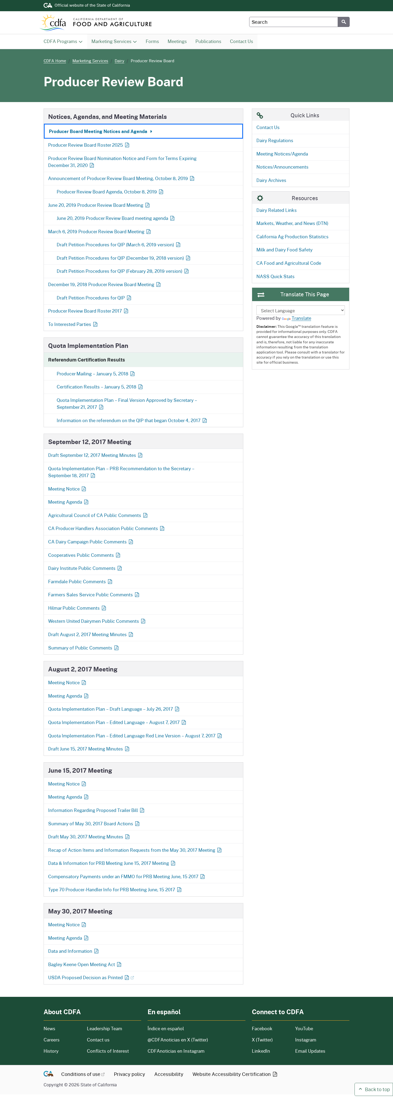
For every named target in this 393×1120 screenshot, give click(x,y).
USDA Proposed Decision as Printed (85, 977)
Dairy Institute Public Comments (81, 568)
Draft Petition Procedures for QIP (91, 297)
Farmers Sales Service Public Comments (90, 594)
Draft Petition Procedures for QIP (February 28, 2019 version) (119, 271)
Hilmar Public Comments (74, 608)
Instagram (305, 1039)
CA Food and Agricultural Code (288, 263)
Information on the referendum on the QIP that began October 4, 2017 (129, 420)
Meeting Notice (64, 488)
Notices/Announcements (282, 167)
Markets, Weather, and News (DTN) (292, 223)
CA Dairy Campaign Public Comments (87, 541)
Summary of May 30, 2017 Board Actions (90, 823)
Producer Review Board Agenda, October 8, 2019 (107, 191)
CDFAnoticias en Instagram (176, 1051)
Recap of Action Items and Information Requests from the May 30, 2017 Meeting (131, 850)
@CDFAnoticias (178, 1039)
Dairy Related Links (276, 210)
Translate (301, 318)
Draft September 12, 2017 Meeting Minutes (92, 455)
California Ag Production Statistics (292, 236)
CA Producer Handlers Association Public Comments (103, 528)
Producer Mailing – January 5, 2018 (92, 373)
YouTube (304, 1028)
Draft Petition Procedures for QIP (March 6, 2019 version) (115, 244)
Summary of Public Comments (80, 647)
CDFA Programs (60, 41)
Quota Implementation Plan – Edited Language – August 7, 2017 (114, 722)
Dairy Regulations (274, 140)
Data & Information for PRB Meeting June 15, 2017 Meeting (108, 863)
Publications (210, 41)
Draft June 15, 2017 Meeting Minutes (85, 748)
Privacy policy (129, 1074)
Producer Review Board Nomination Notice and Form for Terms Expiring (122, 162)
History (62, 1051)
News (62, 1028)
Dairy (119, 61)
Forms (154, 41)
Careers (62, 1039)
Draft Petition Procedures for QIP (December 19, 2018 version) (120, 258)
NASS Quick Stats (275, 276)
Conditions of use (80, 1074)
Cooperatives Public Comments (81, 555)
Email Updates (310, 1051)
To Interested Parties (69, 324)
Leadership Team (104, 1028)
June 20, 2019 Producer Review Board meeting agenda (112, 218)
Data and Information (70, 951)
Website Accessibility (232, 1074)
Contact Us (243, 41)
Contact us (98, 1039)
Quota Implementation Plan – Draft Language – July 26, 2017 (110, 709)
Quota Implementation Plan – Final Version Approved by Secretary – (127, 403)
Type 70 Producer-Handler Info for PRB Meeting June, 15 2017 (111, 889)
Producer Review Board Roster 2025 (86, 145)
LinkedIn (261, 1051)
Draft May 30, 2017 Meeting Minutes (85, 836)
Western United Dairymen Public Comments (93, 621)
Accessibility (168, 1074)
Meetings (179, 41)
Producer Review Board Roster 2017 (85, 311)
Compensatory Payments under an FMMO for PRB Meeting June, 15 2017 (123, 876)
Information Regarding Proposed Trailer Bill (93, 810)
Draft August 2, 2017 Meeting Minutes (87, 634)
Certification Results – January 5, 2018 (96, 386)
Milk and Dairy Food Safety (284, 249)
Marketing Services (111, 41)
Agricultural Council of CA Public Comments (94, 515)
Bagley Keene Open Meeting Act (81, 964)
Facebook (262, 1028)
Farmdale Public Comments (77, 581)
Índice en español (166, 1028)
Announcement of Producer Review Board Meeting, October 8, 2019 (118, 178)
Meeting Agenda (65, 502)
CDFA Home (55, 61)
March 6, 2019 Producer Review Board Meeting (96, 231)
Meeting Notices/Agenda (282, 153)
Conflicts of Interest (108, 1051)
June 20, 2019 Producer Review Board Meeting (95, 205)
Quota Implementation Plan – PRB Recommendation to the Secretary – (121, 472)
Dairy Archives (271, 180)
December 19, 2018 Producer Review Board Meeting (101, 284)
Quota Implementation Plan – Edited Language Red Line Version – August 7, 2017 (131, 735)
